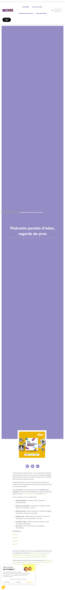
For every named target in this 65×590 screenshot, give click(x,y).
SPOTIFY (15, 534)
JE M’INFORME (25, 7)
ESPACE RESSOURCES (41, 13)
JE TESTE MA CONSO (37, 7)
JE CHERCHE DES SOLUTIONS (25, 13)
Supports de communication (11, 212)
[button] (27, 466)
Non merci (7, 582)
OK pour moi (29, 582)
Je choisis (18, 582)
